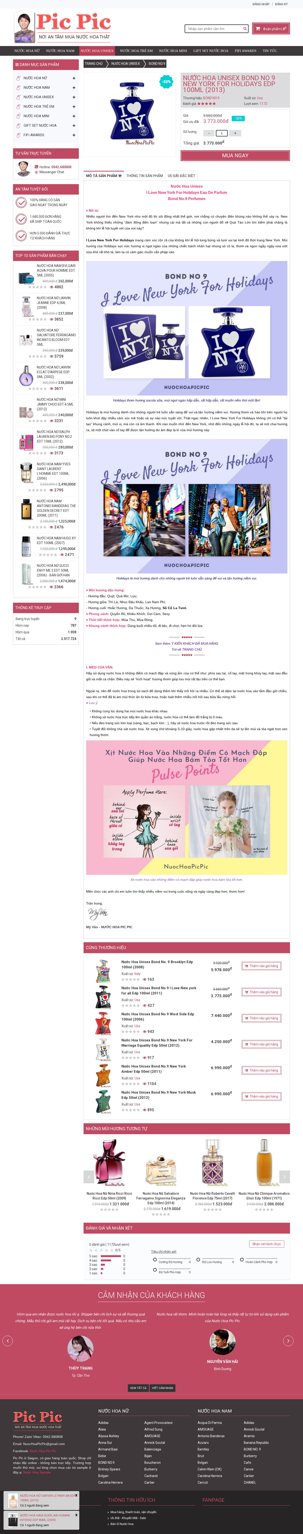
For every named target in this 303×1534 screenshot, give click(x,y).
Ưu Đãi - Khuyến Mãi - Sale (128, 1518)
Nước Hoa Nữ (27, 51)
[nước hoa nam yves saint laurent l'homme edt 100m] (26, 472)
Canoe (249, 1469)
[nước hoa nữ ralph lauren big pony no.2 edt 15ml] (26, 440)
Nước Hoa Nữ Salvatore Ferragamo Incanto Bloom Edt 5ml (56, 337)
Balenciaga (152, 1449)
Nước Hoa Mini (173, 51)
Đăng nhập (261, 4)
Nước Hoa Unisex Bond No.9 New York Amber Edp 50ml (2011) (153, 1069)
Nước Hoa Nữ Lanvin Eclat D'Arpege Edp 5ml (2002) (54, 372)
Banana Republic (256, 1443)
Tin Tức (270, 51)
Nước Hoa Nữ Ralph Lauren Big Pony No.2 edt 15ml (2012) (54, 436)
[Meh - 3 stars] (102, 1251)
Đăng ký (281, 4)
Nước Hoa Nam (60, 51)
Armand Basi (108, 1449)
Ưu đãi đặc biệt (181, 176)
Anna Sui (105, 1443)
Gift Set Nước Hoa (210, 51)
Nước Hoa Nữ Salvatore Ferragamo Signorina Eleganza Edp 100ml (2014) (160, 1198)
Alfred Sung (153, 1429)
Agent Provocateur (158, 1423)
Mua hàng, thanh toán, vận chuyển (133, 1512)
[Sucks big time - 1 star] (91, 1251)
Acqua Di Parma (210, 1423)
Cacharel (151, 1476)
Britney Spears (109, 1469)
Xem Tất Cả (138, 1388)
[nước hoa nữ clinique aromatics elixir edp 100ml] (264, 1162)
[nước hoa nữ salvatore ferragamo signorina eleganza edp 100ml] (161, 1162)
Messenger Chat (52, 172)
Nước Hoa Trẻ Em (136, 51)
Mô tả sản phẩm (102, 176)
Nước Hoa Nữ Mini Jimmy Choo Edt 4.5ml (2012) (55, 404)
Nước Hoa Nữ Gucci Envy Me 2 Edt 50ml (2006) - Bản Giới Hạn (53, 570)
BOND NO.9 (106, 1462)
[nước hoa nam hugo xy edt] (26, 546)
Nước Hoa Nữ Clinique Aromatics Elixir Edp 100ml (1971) (264, 1196)
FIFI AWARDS (245, 51)
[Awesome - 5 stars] (112, 1251)
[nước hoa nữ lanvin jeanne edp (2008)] (26, 306)
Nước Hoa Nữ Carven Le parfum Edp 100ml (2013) (48, 1498)
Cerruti (203, 1482)
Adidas (103, 1423)
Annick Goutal (154, 1443)
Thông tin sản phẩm (144, 176)
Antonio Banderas (211, 1436)
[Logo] (62, 27)
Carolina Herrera (110, 1482)
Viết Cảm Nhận (162, 1388)
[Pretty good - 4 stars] (107, 1251)
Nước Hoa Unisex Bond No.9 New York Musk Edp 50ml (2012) (158, 1095)
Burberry (150, 1469)
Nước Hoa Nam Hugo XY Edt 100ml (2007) (56, 540)
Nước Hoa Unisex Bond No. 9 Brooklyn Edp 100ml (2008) (157, 964)
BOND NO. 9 (252, 1449)
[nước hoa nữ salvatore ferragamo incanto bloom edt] (26, 338)
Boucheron (152, 1462)
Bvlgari (103, 1476)
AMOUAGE (152, 1436)
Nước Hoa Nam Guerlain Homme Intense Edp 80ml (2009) (45, 1518)
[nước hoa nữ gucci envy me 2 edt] (26, 574)
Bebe (102, 1456)
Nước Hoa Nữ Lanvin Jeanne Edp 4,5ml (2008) (54, 302)
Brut (201, 1456)
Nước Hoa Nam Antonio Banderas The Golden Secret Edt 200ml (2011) (56, 508)
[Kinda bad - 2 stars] (97, 1251)
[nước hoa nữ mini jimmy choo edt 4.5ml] (26, 408)
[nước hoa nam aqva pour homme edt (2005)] (26, 274)
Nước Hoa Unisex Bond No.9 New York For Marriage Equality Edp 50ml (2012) (156, 1043)
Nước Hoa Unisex (97, 51)
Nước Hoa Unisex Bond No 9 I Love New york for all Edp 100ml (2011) (158, 990)
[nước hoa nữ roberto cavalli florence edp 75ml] (212, 1162)
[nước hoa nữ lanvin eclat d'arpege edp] (26, 375)
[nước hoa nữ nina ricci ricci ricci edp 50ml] (109, 1162)
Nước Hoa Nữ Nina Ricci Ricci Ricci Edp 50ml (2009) (109, 1196)
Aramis (249, 1436)
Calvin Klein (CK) (210, 1469)
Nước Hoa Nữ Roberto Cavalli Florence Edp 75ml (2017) (212, 1196)
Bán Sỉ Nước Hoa (122, 1524)
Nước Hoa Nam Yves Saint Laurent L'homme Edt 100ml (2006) (54, 471)
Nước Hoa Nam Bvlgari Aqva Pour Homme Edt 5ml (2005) (56, 270)
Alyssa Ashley (108, 1436)
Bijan (148, 1456)
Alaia (102, 1429)
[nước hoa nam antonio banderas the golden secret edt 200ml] (26, 509)
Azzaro (203, 1443)
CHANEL (250, 1482)
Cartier (149, 1482)
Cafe (247, 1462)
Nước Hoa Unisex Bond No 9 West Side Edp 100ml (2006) (157, 1016)
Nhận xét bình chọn (267, 1244)
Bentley (203, 1449)
